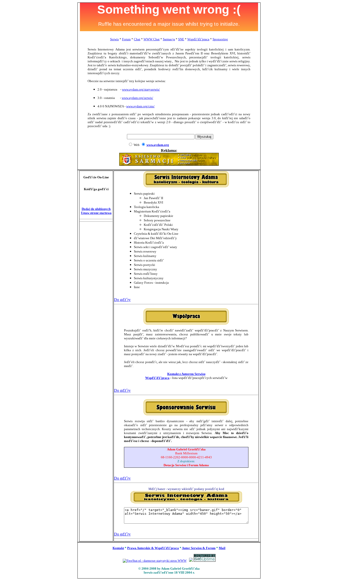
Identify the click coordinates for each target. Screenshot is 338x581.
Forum (126, 39)
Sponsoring (220, 39)
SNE (181, 39)
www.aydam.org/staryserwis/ (141, 89)
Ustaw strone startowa (96, 213)
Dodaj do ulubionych (96, 209)
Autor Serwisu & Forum (199, 548)
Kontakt (118, 548)
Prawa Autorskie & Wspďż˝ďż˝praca (153, 548)
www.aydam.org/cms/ (140, 106)
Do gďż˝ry (122, 300)
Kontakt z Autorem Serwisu (186, 374)
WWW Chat (152, 39)
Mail (222, 548)
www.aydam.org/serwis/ (137, 98)
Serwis (114, 39)
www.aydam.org (157, 145)
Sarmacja (169, 39)
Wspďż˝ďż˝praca (198, 39)
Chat (137, 39)
